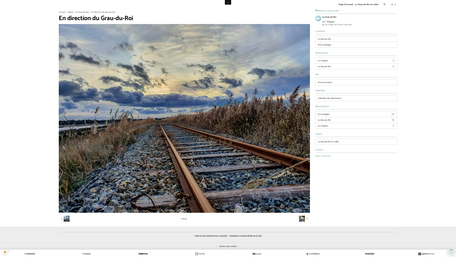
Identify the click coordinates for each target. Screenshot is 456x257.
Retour (184, 218)
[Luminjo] (370, 254)
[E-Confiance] (313, 254)
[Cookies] (5, 252)
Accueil (62, 12)
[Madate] (86, 254)
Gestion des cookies (228, 246)
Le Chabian (356, 60)
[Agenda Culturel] (426, 254)
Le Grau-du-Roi (82, 12)
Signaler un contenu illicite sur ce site (246, 235)
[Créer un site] (30, 254)
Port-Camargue (324, 45)
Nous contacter (323, 155)
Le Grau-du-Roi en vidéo (366, 4)
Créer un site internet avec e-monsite (211, 235)
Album (70, 12)
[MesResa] (143, 254)
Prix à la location (325, 82)
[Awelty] (200, 254)
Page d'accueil (346, 4)
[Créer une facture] (256, 254)
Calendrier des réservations (330, 98)
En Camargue (356, 114)
